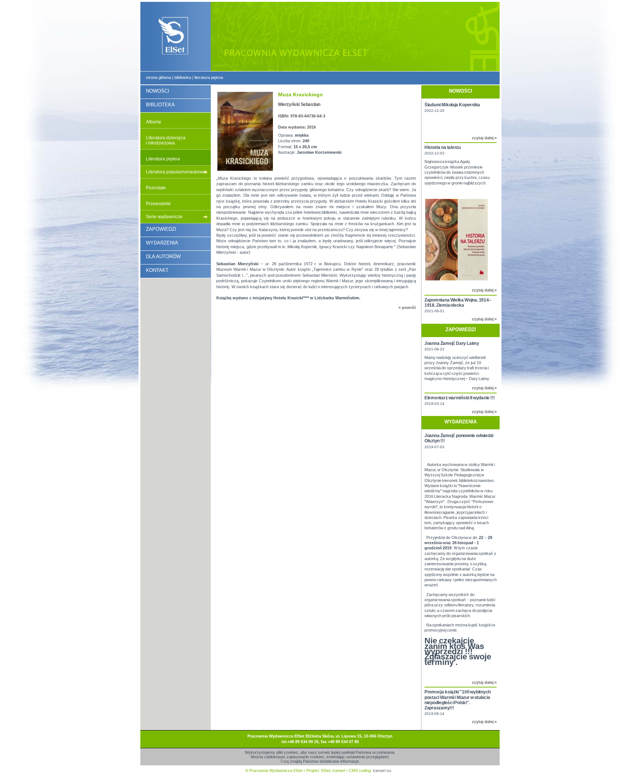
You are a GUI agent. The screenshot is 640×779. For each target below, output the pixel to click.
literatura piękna (208, 77)
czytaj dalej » (484, 138)
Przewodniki (158, 203)
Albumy (153, 121)
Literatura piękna (163, 159)
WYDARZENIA (162, 243)
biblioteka (182, 77)
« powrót (407, 307)
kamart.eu (382, 770)
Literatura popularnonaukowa (176, 171)
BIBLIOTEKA (160, 104)
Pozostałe (156, 187)
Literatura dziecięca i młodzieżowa (166, 140)
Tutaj (284, 761)
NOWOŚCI (157, 91)
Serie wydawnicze (164, 216)
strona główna (158, 77)
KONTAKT (157, 270)
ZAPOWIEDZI (161, 229)
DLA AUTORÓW (163, 256)
